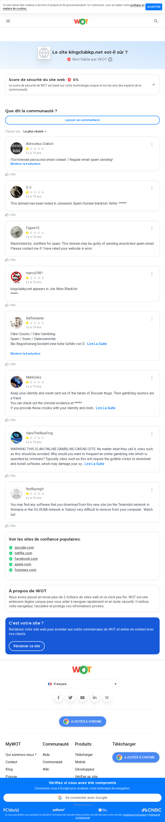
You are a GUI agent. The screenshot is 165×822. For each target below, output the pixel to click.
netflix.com (23, 553)
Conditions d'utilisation (134, 815)
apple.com (23, 564)
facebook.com (26, 559)
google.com (24, 547)
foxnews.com (25, 570)
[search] (156, 21)
